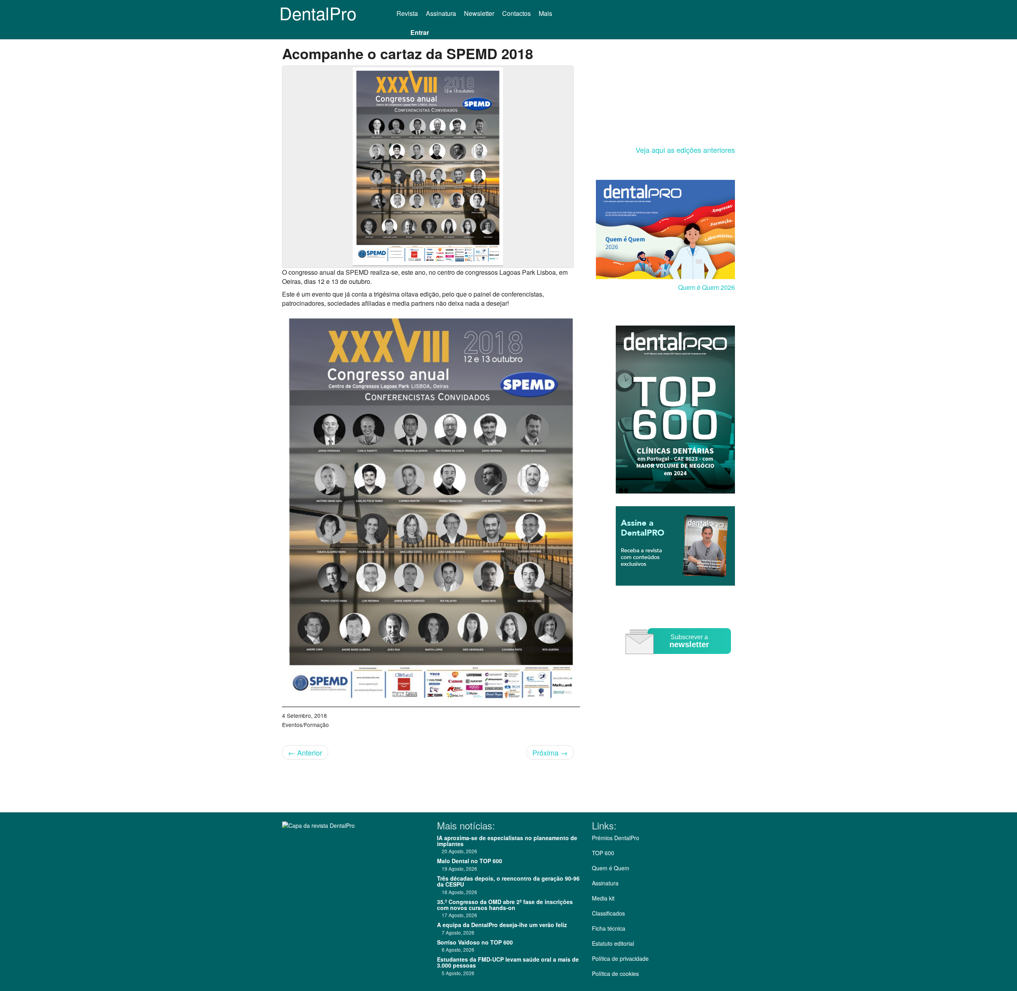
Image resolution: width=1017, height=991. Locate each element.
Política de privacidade (620, 958)
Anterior (305, 752)
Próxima (550, 752)
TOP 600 (603, 853)
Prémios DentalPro (615, 838)
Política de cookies (615, 974)
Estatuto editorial (613, 943)
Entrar (419, 32)
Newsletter (479, 13)
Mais (546, 13)
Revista (407, 13)
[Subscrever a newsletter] (679, 659)
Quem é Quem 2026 (706, 287)
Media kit (603, 898)
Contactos (516, 13)
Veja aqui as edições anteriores (685, 150)
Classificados (608, 913)
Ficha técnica (608, 928)
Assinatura (441, 13)
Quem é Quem (610, 868)
